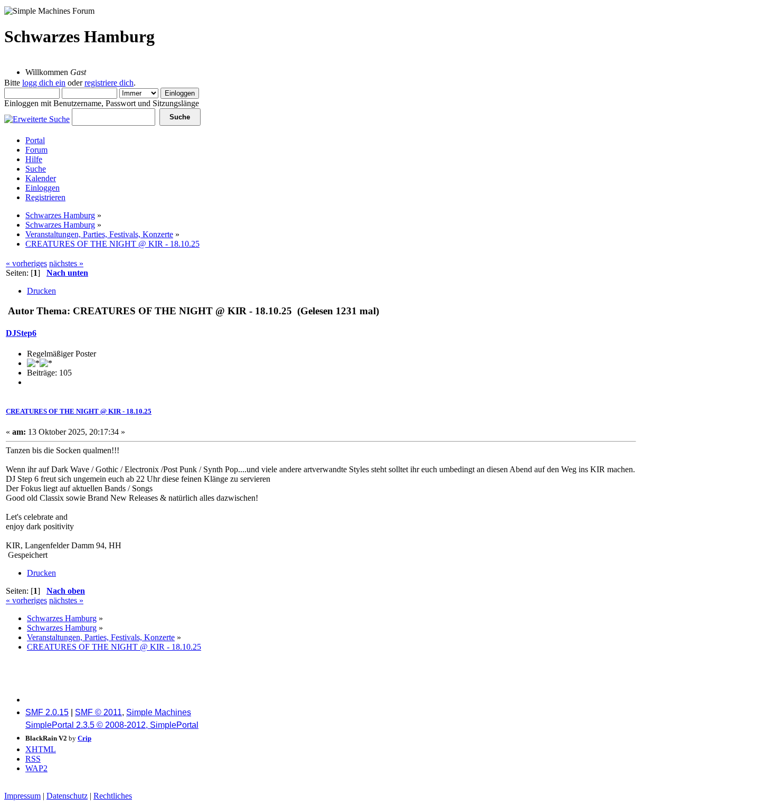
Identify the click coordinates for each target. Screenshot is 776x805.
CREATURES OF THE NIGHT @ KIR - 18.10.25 (79, 411)
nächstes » (66, 263)
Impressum (22, 795)
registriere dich (109, 82)
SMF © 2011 (98, 712)
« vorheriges (26, 263)
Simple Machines (158, 712)
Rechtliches (112, 795)
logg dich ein (43, 82)
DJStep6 (21, 333)
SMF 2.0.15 (47, 712)
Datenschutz (67, 795)
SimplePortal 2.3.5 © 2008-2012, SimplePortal (111, 724)
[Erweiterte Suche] (37, 116)
